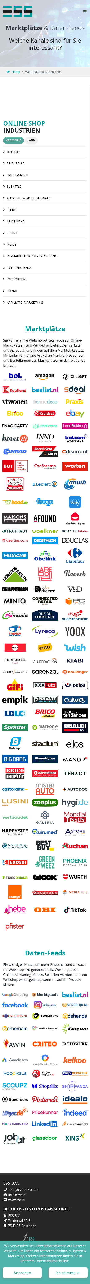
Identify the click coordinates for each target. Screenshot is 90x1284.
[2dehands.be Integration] (75, 1016)
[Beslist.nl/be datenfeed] (75, 994)
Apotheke (15, 221)
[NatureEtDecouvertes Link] (15, 845)
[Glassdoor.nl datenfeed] (45, 1138)
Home (16, 72)
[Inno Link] (45, 438)
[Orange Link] (15, 892)
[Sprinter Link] (15, 727)
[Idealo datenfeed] (75, 1099)
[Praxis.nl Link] (75, 401)
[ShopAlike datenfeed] (45, 1086)
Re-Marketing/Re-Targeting (32, 256)
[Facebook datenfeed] (15, 1005)
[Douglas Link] (75, 540)
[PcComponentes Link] (75, 601)
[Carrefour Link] (75, 555)
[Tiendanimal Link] (15, 877)
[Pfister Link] (15, 926)
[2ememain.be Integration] (15, 1028)
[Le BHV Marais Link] (15, 672)
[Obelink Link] (45, 555)
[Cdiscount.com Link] (75, 451)
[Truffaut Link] (15, 531)
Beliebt (13, 152)
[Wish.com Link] (75, 647)
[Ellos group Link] (75, 743)
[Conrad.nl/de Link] (15, 451)
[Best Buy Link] (45, 845)
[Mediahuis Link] (75, 892)
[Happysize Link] (15, 832)
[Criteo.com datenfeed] (45, 1044)
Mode (12, 244)
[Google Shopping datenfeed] (15, 994)
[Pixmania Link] (15, 615)
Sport (12, 233)
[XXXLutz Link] (45, 685)
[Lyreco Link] (45, 632)
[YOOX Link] (75, 632)
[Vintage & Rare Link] (15, 589)
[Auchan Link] (75, 845)
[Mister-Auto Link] (45, 789)
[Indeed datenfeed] (75, 1112)
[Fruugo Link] (45, 502)
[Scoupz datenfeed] (15, 1086)
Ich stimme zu (68, 1272)
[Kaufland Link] (15, 389)
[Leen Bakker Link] (75, 426)
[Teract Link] (75, 773)
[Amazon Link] (45, 377)
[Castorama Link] (15, 789)
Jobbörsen (16, 279)
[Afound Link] (45, 518)
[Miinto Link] (15, 601)
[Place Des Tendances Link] (75, 713)
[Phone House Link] (45, 759)
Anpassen (22, 1272)
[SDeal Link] (75, 389)
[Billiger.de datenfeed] (15, 1112)
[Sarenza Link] (45, 672)
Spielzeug (15, 163)
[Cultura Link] (75, 700)
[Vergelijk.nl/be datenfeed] (75, 1005)
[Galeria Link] (45, 817)
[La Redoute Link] (45, 574)
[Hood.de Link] (15, 502)
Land (31, 140)
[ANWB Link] (75, 484)
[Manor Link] (75, 759)
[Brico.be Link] (15, 413)
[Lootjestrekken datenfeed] (45, 1073)
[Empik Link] (15, 700)
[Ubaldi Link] (75, 727)
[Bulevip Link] (15, 743)
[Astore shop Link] (75, 832)
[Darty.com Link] (15, 647)
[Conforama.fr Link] (45, 466)
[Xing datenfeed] (75, 1138)
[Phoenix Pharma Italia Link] (75, 862)
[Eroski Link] (15, 862)
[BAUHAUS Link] (45, 892)
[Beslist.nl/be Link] (45, 389)
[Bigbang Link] (15, 759)
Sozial (12, 291)
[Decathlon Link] (45, 540)
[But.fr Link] (15, 466)
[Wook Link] (45, 877)
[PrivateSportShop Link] (45, 700)
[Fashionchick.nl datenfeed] (75, 1044)
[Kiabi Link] (75, 661)
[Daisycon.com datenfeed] (75, 1028)
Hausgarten (18, 175)
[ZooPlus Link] (45, 803)
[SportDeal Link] (75, 531)
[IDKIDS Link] (75, 685)
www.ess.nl (16, 1200)
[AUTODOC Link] (75, 789)
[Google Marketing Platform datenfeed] (45, 1060)
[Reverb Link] (75, 574)
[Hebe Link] (15, 910)
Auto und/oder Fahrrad (29, 198)
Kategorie (13, 140)
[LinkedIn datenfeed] (45, 1124)
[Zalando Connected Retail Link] (45, 601)
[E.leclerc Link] (45, 484)
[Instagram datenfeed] (45, 1005)
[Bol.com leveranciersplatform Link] (75, 438)
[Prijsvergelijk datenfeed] (75, 1073)
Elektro (14, 186)
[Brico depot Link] (15, 773)
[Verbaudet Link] (15, 817)
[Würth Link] (75, 877)
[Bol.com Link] (15, 377)
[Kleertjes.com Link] (15, 540)
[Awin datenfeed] (15, 1044)
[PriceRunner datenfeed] (45, 1112)
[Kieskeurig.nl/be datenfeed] (15, 1016)
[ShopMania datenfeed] (75, 1086)
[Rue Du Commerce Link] (45, 615)
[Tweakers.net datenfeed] (45, 1016)
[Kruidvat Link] (45, 413)
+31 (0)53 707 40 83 (23, 1189)
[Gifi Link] (15, 685)
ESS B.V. (14, 1215)
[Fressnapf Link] (15, 484)
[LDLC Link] (15, 713)
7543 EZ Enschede (22, 1225)
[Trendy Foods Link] (15, 632)
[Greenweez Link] (45, 862)
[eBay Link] (75, 413)
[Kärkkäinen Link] (45, 773)
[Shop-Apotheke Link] (75, 615)
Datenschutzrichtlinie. (52, 1261)
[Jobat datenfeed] (15, 1138)
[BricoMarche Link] (45, 713)
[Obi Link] (45, 910)
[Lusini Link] (15, 803)
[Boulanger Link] (75, 672)
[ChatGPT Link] (75, 377)
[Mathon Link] (45, 727)
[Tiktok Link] (75, 910)
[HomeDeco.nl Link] (45, 401)
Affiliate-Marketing (25, 302)
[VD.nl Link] (75, 589)
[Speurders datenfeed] (15, 1099)
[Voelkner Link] (45, 531)
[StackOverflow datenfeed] (75, 1124)
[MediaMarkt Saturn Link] (45, 451)
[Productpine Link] (45, 426)
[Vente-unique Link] (75, 518)
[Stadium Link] (45, 743)
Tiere (11, 209)
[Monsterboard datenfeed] (15, 1124)
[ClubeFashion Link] (45, 661)
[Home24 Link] (15, 438)
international (20, 267)
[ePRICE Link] (45, 647)
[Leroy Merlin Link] (15, 574)
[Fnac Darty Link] (15, 426)
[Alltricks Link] (15, 555)
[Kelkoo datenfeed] (75, 1060)
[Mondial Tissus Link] (75, 817)
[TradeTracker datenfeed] (45, 1028)
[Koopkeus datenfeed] (15, 1073)
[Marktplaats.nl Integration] (45, 994)
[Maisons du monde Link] (15, 518)
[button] (85, 11)
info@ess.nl (17, 1195)
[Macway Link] (75, 502)
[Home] (17, 11)
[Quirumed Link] (45, 832)
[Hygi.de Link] (75, 803)
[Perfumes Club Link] (15, 661)
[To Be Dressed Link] (45, 589)
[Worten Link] (75, 466)
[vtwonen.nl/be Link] (15, 401)
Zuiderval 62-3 (19, 1220)
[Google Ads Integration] (15, 1060)
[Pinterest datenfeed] (45, 1099)
